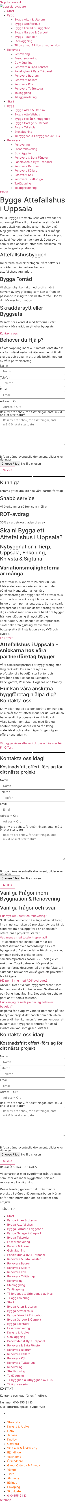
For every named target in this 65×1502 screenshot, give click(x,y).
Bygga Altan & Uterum (29, 19)
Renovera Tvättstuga (28, 88)
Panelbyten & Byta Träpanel (33, 71)
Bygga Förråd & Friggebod (32, 28)
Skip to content (10, 2)
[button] (32, 916)
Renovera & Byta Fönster (31, 67)
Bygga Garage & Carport (31, 32)
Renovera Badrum (26, 75)
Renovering (22, 54)
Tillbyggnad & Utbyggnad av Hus (37, 45)
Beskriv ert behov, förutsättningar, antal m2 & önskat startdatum (31, 413)
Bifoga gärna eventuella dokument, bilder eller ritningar (31, 458)
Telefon (5, 377)
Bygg (10, 15)
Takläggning (22, 93)
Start (10, 11)
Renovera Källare (25, 80)
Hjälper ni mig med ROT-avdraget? (23, 980)
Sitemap (5, 1500)
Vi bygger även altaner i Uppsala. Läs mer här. (31, 743)
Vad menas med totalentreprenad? (23, 937)
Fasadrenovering (25, 58)
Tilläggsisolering (25, 97)
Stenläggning (23, 41)
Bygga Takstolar (25, 36)
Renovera (13, 49)
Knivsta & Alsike (18, 1246)
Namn (4, 365)
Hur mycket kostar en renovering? (23, 916)
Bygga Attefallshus (27, 24)
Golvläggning (23, 62)
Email (3, 389)
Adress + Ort (9, 401)
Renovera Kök (23, 84)
